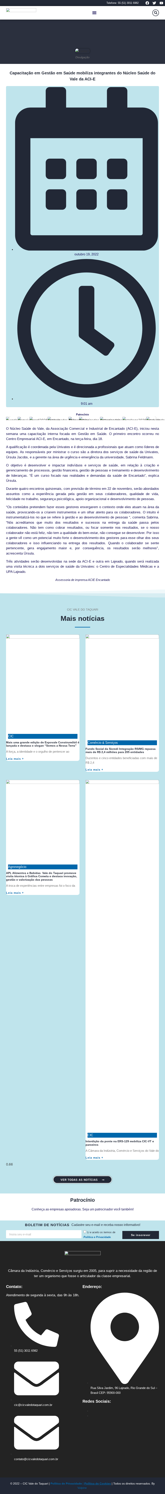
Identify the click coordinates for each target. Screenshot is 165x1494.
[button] (94, 12)
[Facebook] (147, 2)
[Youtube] (161, 2)
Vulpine (82, 1487)
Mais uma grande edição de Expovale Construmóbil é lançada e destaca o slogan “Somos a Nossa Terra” (42, 744)
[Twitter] (154, 2)
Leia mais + (15, 758)
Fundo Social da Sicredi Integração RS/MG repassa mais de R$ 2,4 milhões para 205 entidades (121, 750)
